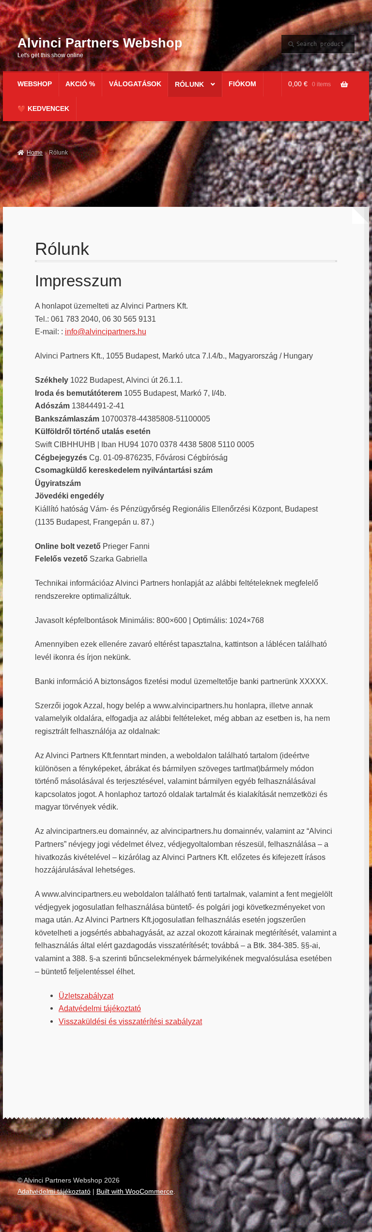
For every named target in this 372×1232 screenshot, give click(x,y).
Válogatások (135, 84)
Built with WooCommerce (134, 1191)
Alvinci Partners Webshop (100, 42)
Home (35, 152)
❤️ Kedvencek (43, 108)
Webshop (34, 84)
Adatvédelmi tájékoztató (100, 1008)
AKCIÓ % (80, 84)
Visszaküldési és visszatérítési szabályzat (130, 1021)
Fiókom (242, 84)
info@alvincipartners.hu (105, 331)
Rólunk (189, 84)
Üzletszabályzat (86, 995)
